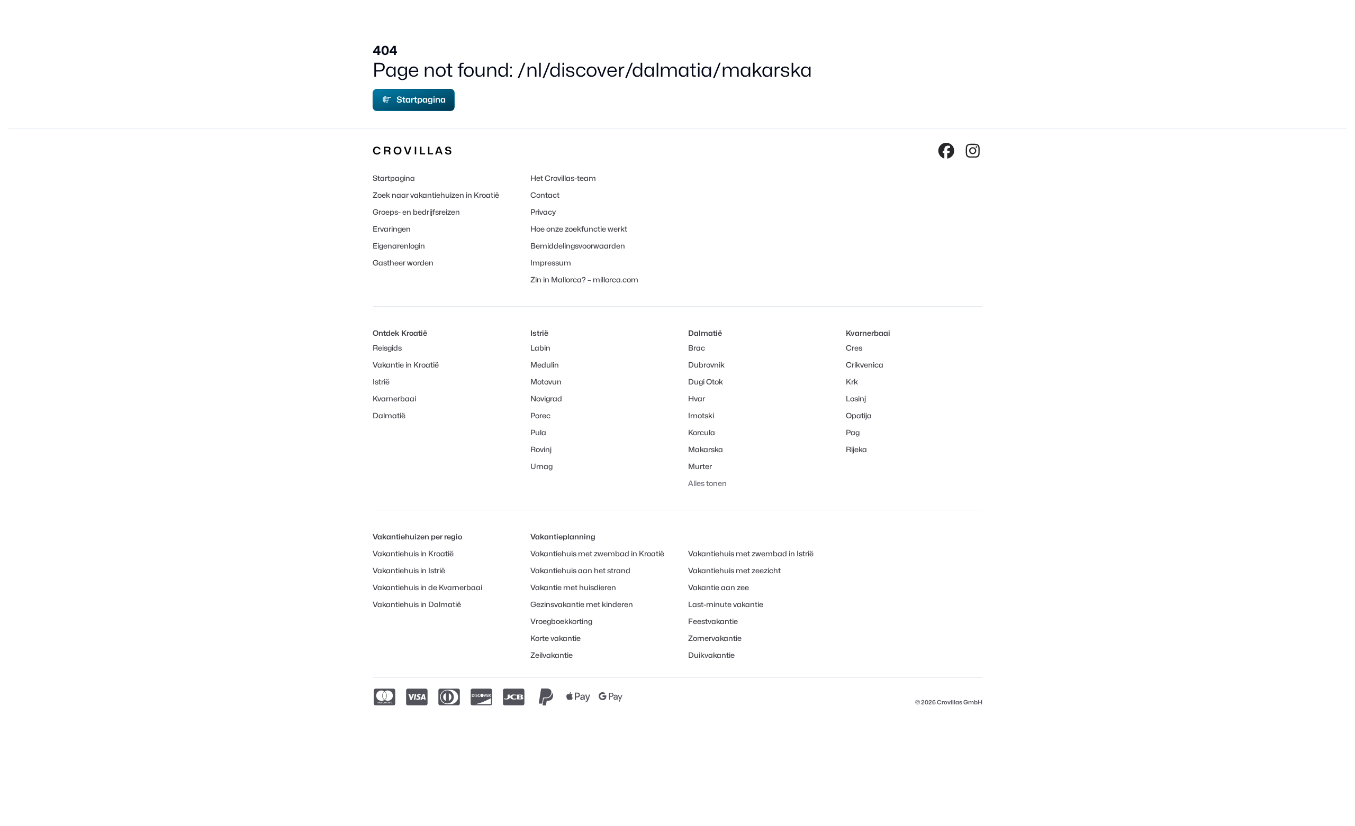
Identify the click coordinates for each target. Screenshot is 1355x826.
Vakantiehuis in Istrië (409, 570)
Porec (540, 415)
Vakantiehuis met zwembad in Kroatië (597, 553)
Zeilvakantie (551, 654)
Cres (854, 347)
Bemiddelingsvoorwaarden (577, 245)
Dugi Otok (705, 381)
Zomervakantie (715, 638)
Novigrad (546, 398)
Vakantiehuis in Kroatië (413, 553)
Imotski (701, 415)
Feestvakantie (713, 621)
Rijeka (856, 449)
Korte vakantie (555, 638)
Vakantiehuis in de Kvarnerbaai (427, 587)
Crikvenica (864, 364)
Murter (700, 466)
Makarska (705, 449)
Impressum (550, 262)
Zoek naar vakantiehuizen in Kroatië (436, 194)
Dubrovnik (706, 364)
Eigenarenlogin (399, 245)
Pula (538, 432)
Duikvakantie (711, 654)
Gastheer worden (403, 262)
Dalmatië (389, 415)
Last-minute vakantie (725, 604)
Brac (696, 347)
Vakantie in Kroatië (406, 364)
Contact (544, 194)
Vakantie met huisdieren (573, 587)
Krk (852, 381)
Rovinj (541, 449)
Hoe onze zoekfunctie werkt (578, 228)
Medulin (544, 364)
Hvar (696, 398)
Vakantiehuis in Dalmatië (417, 604)
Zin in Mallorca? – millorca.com (584, 279)
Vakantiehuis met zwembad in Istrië (751, 553)
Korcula (701, 432)
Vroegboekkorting (561, 621)
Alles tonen (707, 483)
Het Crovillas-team (563, 177)
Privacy (543, 211)
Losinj (856, 398)
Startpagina (421, 100)
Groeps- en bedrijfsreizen (416, 211)
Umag (541, 466)
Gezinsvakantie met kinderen (581, 604)
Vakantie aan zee (718, 587)
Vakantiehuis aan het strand (580, 570)
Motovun (546, 381)
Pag (853, 432)
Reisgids (387, 347)
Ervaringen (392, 228)
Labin (540, 347)
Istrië (381, 381)
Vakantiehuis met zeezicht (734, 570)
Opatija (859, 415)
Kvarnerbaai (394, 398)
